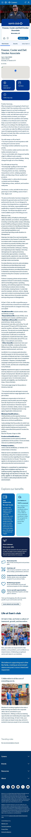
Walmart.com (4, 823)
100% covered (23, 503)
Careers (4, 756)
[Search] (25, 2)
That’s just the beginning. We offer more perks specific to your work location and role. (13, 598)
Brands (3, 764)
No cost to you (8, 505)
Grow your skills (8, 547)
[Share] (4, 38)
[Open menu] (2, 2)
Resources (5, 771)
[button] (8, 38)
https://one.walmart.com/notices (11, 341)
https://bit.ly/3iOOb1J (8, 382)
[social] (3, 787)
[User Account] (29, 2)
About (3, 778)
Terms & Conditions (6, 826)
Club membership (7, 501)
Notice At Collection (6, 832)
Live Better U (22, 500)
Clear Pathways (8, 544)
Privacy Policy (4, 829)
